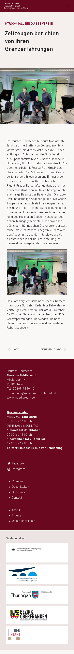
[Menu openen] (68, 6)
